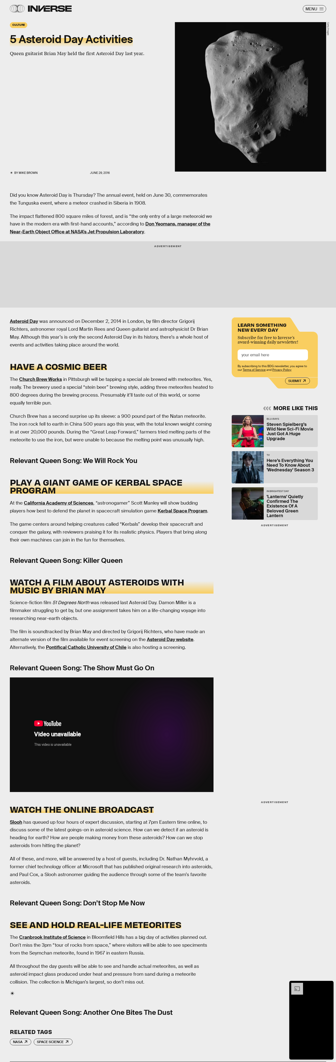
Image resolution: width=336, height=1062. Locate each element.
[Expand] (295, 985)
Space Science (50, 1042)
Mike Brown (28, 173)
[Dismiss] (328, 985)
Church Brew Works (40, 379)
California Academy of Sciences (58, 503)
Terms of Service (254, 370)
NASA (18, 1042)
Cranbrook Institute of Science (52, 937)
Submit (294, 381)
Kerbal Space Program (182, 511)
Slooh (16, 822)
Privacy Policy (281, 370)
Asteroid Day (24, 321)
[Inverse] (50, 8)
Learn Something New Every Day (262, 327)
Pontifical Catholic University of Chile (86, 647)
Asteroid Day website (170, 639)
